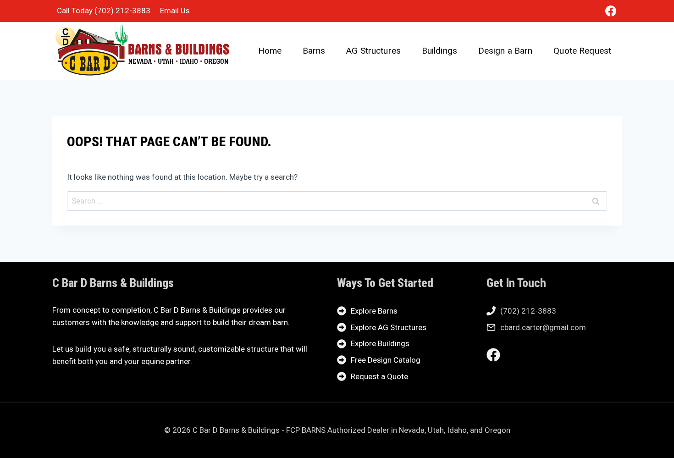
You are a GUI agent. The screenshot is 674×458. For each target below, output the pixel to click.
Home (270, 50)
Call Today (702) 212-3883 (103, 10)
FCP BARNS (306, 430)
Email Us (175, 10)
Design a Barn (505, 50)
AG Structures (373, 50)
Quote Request (582, 50)
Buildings (439, 50)
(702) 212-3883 (528, 310)
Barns (314, 50)
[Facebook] (611, 11)
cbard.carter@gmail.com (543, 327)
